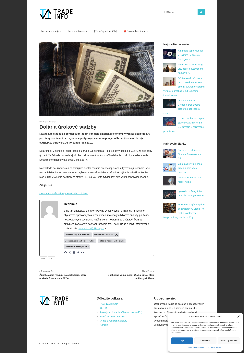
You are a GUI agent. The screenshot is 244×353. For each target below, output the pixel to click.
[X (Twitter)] (69, 252)
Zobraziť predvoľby (229, 340)
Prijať (182, 340)
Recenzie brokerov (77, 31)
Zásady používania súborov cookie (201, 347)
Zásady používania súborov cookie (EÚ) (121, 312)
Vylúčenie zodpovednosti (113, 316)
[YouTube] (82, 252)
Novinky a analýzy (51, 31)
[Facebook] (65, 252)
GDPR (218, 347)
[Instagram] (74, 252)
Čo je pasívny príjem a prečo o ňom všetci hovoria (190, 168)
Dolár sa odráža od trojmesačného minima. (63, 193)
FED (51, 259)
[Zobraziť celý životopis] (105, 228)
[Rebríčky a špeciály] (105, 31)
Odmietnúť (205, 340)
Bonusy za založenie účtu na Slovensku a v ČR (189, 154)
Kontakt (104, 325)
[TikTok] (78, 252)
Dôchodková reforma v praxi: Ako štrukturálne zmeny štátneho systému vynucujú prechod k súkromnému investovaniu (184, 87)
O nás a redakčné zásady (113, 320)
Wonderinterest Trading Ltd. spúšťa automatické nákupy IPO (190, 68)
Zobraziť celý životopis (91, 228)
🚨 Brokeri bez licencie (135, 31)
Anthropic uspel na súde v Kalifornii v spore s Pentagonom (190, 55)
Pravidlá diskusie (109, 304)
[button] (238, 316)
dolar (43, 259)
